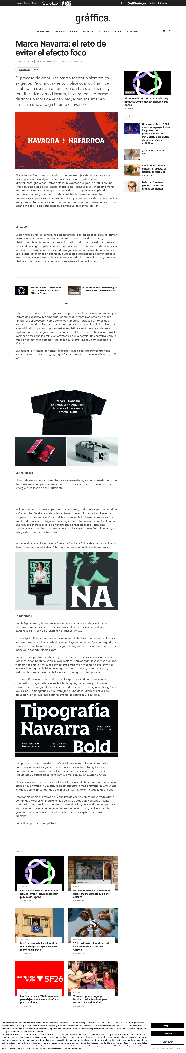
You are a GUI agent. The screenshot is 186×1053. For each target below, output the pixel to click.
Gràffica (27, 901)
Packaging (88, 31)
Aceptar (167, 1025)
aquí (57, 823)
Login (154, 3)
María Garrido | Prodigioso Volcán (36, 61)
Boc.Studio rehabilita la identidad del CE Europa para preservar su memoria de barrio (39, 946)
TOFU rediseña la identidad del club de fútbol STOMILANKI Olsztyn (91, 946)
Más (66, 304)
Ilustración (43, 31)
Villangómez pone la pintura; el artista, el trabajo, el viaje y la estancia (154, 170)
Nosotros (18, 3)
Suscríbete (104, 31)
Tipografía (59, 31)
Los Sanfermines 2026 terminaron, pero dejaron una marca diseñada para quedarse (39, 999)
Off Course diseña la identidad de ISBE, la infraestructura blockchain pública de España (45, 290)
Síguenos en (28, 69)
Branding (74, 31)
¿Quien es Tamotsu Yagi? (153, 151)
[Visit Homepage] (93, 18)
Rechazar (167, 1033)
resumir (37, 782)
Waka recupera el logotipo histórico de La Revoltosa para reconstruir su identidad (90, 999)
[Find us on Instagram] (122, 3)
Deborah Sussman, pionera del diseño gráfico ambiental (153, 185)
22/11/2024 (64, 61)
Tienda (34, 3)
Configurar (168, 1041)
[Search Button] (170, 31)
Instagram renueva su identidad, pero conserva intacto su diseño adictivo (100, 289)
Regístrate (163, 3)
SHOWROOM (131, 31)
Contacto (27, 3)
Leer (128, 116)
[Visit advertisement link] (136, 3)
